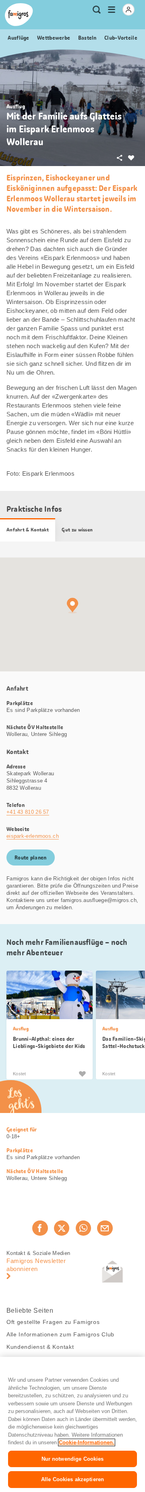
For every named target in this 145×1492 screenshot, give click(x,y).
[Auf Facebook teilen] (40, 1228)
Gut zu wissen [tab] (77, 529)
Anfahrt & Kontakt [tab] (27, 529)
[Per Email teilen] (104, 1228)
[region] (72, 1424)
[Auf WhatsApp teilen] (83, 1228)
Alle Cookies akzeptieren (72, 1479)
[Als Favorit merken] (82, 1074)
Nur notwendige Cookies (72, 1459)
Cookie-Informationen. (86, 1442)
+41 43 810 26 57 (27, 812)
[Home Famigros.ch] (19, 14)
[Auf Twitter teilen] (61, 1228)
